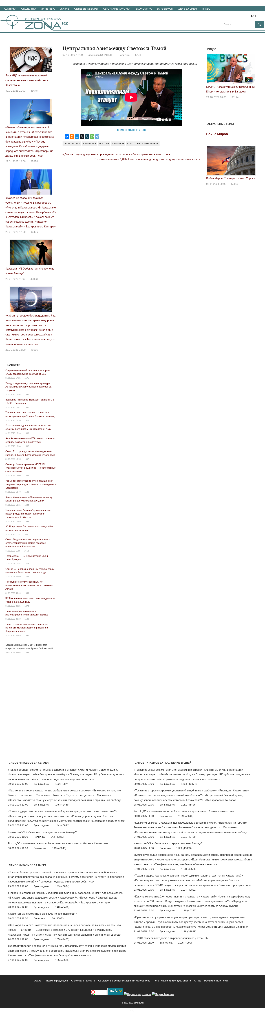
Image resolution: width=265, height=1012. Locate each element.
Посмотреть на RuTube (131, 129)
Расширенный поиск (216, 980)
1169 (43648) (185, 816)
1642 (27, 394)
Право (206, 8)
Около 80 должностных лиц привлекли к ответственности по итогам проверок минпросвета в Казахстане (27, 543)
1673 (27, 564)
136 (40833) (57, 918)
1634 (27, 475)
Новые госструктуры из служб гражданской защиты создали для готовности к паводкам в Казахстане (30, 484)
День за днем (187, 8)
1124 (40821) (188, 889)
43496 (34, 232)
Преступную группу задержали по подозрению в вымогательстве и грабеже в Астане (29, 585)
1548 (27, 635)
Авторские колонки (117, 8)
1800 (27, 433)
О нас (197, 980)
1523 (27, 420)
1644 (27, 521)
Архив (37, 980)
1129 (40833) (184, 848)
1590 (27, 407)
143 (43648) (59, 848)
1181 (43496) (188, 804)
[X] (82, 136)
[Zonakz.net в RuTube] (254, 17)
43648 (34, 90)
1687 (26, 534)
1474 (27, 606)
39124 (235, 97)
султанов (118, 143)
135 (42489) (62, 939)
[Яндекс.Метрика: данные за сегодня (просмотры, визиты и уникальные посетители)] (163, 994)
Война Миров (217, 134)
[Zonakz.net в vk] (248, 17)
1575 (27, 378)
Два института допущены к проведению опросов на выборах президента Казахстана (117, 154)
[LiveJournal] (87, 136)
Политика (9, 8)
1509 (27, 619)
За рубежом (165, 8)
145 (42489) (62, 804)
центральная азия (147, 143)
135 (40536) (62, 960)
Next (251, 70)
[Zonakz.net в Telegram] (238, 17)
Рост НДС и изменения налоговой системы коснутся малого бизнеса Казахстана (26, 80)
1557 (27, 459)
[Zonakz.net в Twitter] (223, 17)
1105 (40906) (185, 942)
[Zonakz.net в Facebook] (228, 17)
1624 (27, 505)
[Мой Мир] (77, 136)
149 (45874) (62, 886)
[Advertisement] (128, 181)
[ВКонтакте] (67, 136)
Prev (211, 70)
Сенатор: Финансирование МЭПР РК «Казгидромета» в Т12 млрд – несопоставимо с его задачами (30, 468)
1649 (27, 652)
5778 (138, 54)
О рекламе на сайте (83, 980)
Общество (28, 8)
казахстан (89, 143)
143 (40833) (57, 836)
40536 (34, 349)
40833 (34, 278)
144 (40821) (62, 825)
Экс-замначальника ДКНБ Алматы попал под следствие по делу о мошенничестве (146, 159)
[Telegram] (97, 136)
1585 (27, 577)
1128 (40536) (188, 868)
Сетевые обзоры (86, 8)
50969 (234, 183)
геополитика (72, 143)
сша (129, 143)
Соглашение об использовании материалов (124, 980)
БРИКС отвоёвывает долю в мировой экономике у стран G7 (171, 938)
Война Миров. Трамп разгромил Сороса (230, 178)
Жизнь (64, 8)
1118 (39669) (188, 931)
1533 (27, 492)
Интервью (48, 8)
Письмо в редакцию (56, 980)
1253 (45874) (189, 783)
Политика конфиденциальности (172, 980)
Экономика (144, 8)
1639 (27, 593)
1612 (26, 551)
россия (104, 143)
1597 (27, 446)
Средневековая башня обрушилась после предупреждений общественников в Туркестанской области (28, 513)
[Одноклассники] (72, 136)
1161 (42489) (188, 836)
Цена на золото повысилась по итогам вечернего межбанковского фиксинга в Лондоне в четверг (26, 627)
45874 (34, 161)
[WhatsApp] (92, 136)
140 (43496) (62, 907)
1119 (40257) (188, 910)
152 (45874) (62, 783)
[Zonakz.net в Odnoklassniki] (243, 17)
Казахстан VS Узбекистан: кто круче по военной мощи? (42, 832)
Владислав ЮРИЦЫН (99, 54)
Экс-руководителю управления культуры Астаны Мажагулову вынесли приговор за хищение (28, 387)
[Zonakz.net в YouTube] (233, 17)
